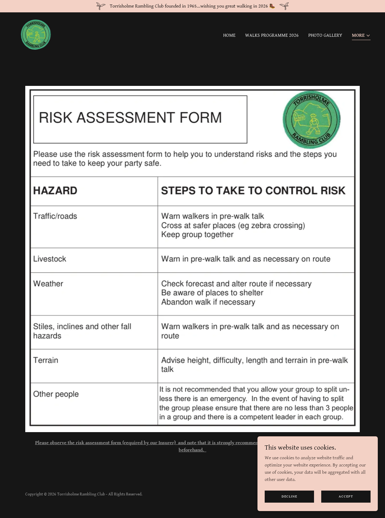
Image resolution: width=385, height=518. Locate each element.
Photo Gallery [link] (325, 35)
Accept (346, 496)
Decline (289, 496)
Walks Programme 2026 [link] (272, 35)
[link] (35, 34)
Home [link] (229, 35)
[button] (361, 36)
